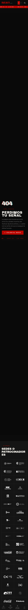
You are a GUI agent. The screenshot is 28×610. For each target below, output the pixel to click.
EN (21, 2)
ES (18, 2)
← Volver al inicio (12, 232)
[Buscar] (24, 3)
